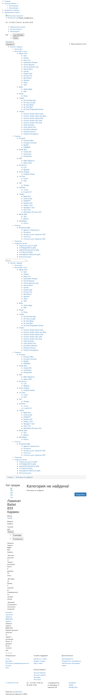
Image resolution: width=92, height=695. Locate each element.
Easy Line (27, 60)
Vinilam (21, 111)
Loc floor (22, 176)
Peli (20, 183)
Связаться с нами (40, 659)
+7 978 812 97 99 (12, 18)
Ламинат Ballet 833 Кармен (9, 619)
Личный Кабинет (40, 673)
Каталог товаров (16, 47)
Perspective (28, 156)
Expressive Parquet (30, 62)
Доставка (9, 661)
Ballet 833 (27, 196)
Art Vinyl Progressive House (33, 109)
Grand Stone (28, 69)
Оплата (8, 665)
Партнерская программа (71, 663)
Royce (21, 93)
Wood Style (23, 214)
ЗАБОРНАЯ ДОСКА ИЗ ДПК (29, 250)
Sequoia (26, 80)
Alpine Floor (23, 53)
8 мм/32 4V (28, 192)
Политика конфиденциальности (17, 663)
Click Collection (29, 125)
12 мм (26, 190)
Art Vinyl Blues (29, 105)
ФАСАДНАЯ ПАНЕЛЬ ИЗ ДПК (29, 254)
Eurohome (22, 165)
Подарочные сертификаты (71, 661)
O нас (8, 659)
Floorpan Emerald (30, 143)
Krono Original (24, 172)
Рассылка (37, 679)
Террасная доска (21, 243)
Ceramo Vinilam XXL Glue (33, 123)
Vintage (26, 185)
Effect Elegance (29, 160)
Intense (26, 71)
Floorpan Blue (29, 140)
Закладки (37, 677)
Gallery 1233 (28, 205)
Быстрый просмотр (9, 613)
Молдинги (27, 232)
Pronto (26, 223)
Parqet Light (28, 73)
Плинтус (18, 225)
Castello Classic (29, 174)
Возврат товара (39, 661)
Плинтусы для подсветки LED (34, 239)
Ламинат (18, 136)
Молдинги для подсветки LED (34, 234)
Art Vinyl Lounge (29, 102)
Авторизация (13, 8)
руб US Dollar (18, 35)
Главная (10, 477)
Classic (26, 58)
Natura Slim (28, 163)
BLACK (26, 145)
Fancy (26, 178)
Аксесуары (18, 49)
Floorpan (22, 138)
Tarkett (21, 98)
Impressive (27, 154)
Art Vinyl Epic (28, 107)
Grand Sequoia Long (31, 67)
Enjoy (25, 96)
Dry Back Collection (30, 129)
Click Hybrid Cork (30, 127)
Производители (67, 659)
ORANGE (27, 147)
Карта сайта (38, 663)
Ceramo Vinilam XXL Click (33, 120)
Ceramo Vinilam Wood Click (33, 118)
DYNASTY (27, 201)
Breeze (26, 219)
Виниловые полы (21, 51)
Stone (26, 82)
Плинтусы (27, 236)
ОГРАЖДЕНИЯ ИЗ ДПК (27, 248)
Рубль (16, 38)
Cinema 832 (28, 198)
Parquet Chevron (30, 131)
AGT (20, 158)
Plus (25, 181)
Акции (64, 665)
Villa (25, 91)
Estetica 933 (28, 203)
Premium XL (28, 76)
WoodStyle (23, 221)
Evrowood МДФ (24, 227)
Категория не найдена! (24, 477)
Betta (21, 87)
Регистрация (13, 5)
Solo (25, 56)
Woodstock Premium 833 (32, 212)
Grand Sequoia (29, 64)
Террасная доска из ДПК (28, 245)
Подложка (18, 241)
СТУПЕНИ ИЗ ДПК (26, 252)
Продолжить (80, 494)
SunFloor (22, 187)
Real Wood (27, 78)
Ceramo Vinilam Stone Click (33, 114)
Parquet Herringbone (31, 134)
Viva (25, 216)
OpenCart (18, 692)
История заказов (40, 675)
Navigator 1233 (29, 207)
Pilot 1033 (27, 210)
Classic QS (27, 152)
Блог (7, 668)
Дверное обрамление (31, 230)
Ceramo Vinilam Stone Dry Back (35, 116)
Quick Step (23, 149)
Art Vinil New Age (30, 100)
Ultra (25, 85)
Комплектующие (25, 257)
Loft (25, 167)
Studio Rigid (28, 89)
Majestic (26, 169)
